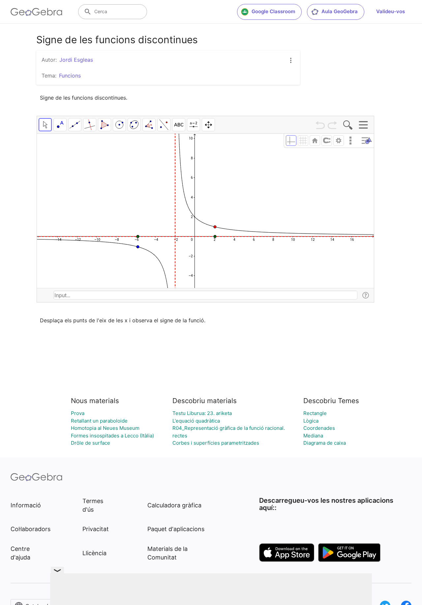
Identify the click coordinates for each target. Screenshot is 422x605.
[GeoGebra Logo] (36, 12)
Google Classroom (273, 11)
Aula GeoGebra (339, 11)
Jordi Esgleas (76, 59)
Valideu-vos (390, 11)
